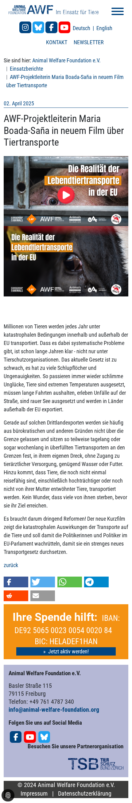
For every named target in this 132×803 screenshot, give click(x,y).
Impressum (34, 793)
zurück (11, 565)
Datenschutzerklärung (84, 793)
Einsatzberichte (26, 68)
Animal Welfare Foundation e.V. (66, 60)
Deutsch (82, 28)
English (104, 28)
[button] (16, 582)
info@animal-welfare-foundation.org (54, 709)
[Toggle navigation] (117, 12)
